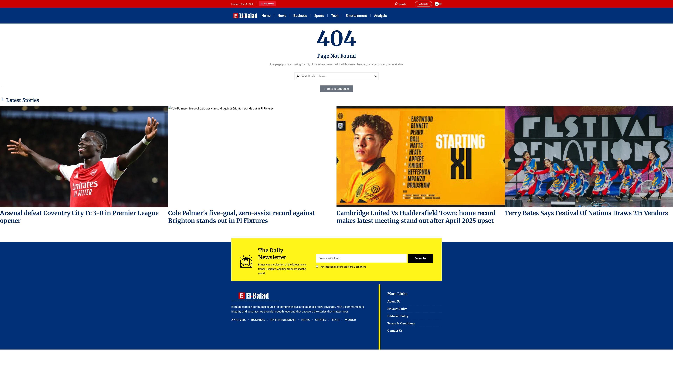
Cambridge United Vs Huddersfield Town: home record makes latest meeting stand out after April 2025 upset (416, 216)
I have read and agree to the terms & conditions (343, 266)
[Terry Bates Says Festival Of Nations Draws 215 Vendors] (589, 156)
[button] (400, 4)
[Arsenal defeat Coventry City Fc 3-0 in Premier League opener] (84, 156)
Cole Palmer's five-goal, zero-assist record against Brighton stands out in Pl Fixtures (241, 216)
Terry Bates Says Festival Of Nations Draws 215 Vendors (586, 213)
